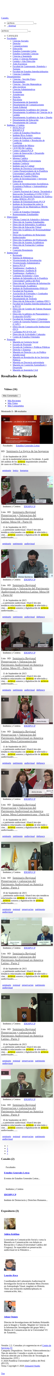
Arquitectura (18, 94)
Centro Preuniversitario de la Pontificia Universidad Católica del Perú (30, 172)
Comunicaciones (20, 46)
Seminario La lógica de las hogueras (27, 451)
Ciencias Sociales (21, 41)
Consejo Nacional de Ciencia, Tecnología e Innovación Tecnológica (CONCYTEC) (32, 192)
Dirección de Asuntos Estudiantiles (28, 222)
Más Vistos (13, 403)
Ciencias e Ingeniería (22, 56)
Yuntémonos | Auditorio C (24, 273)
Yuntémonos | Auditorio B (24, 270)
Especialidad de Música (23, 145)
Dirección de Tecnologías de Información (31, 283)
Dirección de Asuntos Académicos (28, 242)
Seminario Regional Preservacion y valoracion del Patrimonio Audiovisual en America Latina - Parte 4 (22, 1109)
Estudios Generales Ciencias (25, 53)
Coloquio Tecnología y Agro (26, 275)
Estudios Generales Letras (24, 51)
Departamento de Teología (25, 298)
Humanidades (19, 82)
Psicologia (17, 99)
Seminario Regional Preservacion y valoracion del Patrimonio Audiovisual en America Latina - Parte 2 (22, 958)
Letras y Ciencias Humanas (25, 59)
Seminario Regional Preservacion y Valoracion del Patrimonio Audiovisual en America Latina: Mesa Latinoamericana (22, 736)
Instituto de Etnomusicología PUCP (29, 201)
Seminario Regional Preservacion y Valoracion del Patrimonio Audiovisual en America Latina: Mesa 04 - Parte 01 (22, 516)
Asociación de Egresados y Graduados (30, 293)
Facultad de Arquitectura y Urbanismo (30, 319)
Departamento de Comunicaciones (28, 104)
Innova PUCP (19, 265)
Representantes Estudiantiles (25, 214)
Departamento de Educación (25, 120)
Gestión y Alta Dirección (24, 61)
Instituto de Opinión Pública (25, 176)
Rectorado (17, 255)
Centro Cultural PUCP (23, 150)
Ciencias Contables (21, 74)
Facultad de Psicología (23, 291)
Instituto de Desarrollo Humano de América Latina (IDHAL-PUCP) (32, 197)
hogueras (24, 470)
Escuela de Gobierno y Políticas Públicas (31, 347)
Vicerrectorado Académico (25, 286)
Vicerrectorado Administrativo (26, 263)
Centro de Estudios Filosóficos (26, 133)
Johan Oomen (11, 1317)
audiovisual (29, 543)
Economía (17, 92)
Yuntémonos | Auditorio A (24, 268)
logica (15, 470)
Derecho (16, 43)
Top (3, 1373)
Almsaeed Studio (32, 1366)
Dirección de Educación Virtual (27, 227)
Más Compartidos (16, 406)
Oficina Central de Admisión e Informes (31, 219)
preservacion (27, 909)
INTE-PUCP (19, 127)
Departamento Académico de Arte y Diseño (32, 117)
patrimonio (18, 543)
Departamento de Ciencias (25, 122)
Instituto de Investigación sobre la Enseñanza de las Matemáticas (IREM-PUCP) (30, 207)
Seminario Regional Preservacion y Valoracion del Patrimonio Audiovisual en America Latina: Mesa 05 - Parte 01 (22, 663)
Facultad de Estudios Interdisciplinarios (30, 71)
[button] (5, 18)
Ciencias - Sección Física (24, 79)
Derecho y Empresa (22, 349)
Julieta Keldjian (11, 1234)
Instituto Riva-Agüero (23, 135)
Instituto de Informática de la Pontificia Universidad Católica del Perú (30, 279)
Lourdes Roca (11, 1275)
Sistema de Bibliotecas (23, 258)
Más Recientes (14, 401)
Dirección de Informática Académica (29, 224)
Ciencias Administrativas (24, 89)
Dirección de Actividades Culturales (29, 334)
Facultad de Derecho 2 (23, 296)
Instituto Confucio (21, 163)
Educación (17, 48)
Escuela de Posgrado (22, 344)
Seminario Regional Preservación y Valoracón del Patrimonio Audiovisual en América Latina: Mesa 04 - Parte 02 (25, 590)
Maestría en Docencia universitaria (28, 362)
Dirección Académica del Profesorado (30, 240)
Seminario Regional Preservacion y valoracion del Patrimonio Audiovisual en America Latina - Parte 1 (22, 882)
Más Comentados (11, 396)
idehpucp (40, 617)
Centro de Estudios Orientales (26, 212)
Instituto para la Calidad (23, 166)
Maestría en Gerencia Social (25, 342)
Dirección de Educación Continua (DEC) (31, 301)
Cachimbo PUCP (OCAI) (24, 332)
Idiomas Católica (20, 158)
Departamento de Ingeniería (25, 102)
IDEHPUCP (18, 130)
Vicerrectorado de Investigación (27, 260)
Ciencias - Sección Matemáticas (27, 84)
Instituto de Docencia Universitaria (28, 168)
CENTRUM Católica (22, 148)
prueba (16, 247)
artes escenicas (19, 87)
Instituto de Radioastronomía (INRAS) (30, 288)
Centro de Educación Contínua (27, 138)
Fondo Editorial (20, 107)
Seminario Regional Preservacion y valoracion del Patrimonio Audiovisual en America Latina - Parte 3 (22, 1034)
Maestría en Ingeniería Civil (25, 370)
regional (16, 909)
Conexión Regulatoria (23, 250)
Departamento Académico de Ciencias (30, 110)
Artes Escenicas (20, 64)
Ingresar (11, 26)
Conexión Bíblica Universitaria (27, 161)
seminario (6, 470)
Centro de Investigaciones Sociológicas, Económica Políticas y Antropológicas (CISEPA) (31, 186)
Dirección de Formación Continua (28, 245)
